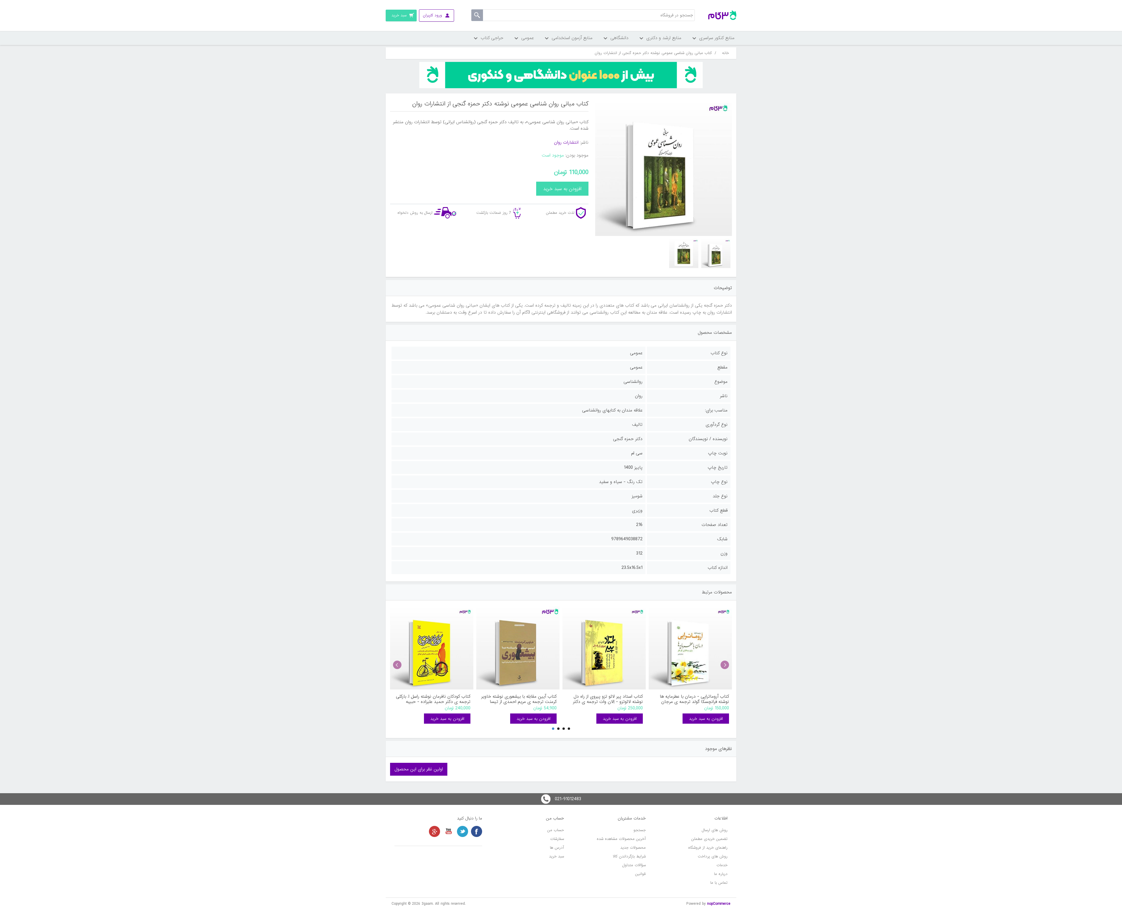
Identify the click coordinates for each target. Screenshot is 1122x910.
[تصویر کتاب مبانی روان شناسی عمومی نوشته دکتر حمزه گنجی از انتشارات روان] (715, 253)
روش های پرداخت (713, 856)
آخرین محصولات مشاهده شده (621, 839)
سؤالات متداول (634, 865)
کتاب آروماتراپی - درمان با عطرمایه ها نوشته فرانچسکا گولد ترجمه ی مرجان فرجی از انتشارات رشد (694, 699)
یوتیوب (448, 831)
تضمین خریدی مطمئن (709, 839)
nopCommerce (718, 903)
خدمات (722, 865)
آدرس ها (557, 847)
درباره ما (721, 874)
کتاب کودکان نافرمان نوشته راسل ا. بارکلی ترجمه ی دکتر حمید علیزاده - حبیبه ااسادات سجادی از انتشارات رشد (433, 699)
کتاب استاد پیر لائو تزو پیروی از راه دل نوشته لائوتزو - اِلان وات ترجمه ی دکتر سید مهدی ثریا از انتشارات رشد (608, 699)
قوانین (640, 874)
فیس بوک (476, 831)
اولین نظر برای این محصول (418, 769)
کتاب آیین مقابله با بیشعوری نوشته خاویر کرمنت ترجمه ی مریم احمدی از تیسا (519, 699)
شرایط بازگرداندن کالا (629, 856)
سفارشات (557, 839)
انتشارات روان (566, 142)
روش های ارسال (715, 830)
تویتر (462, 831)
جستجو (639, 830)
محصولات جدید (633, 847)
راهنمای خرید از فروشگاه (708, 847)
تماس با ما (719, 882)
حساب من (555, 830)
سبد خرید (556, 856)
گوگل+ (434, 831)
